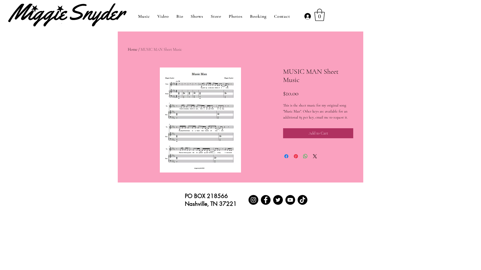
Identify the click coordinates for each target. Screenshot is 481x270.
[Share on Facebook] (286, 156)
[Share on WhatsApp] (305, 156)
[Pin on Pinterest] (296, 156)
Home (132, 49)
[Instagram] (253, 200)
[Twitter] (278, 200)
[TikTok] (302, 200)
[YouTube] (290, 200)
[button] (319, 15)
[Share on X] (315, 156)
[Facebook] (266, 200)
